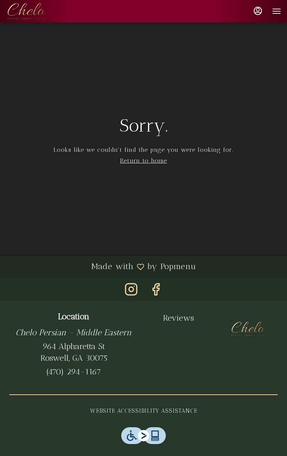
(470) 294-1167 (73, 372)
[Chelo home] (39, 11)
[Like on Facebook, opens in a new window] (156, 291)
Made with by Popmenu (101, 266)
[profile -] (257, 10)
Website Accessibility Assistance (143, 410)
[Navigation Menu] (276, 11)
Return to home (143, 160)
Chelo (248, 329)
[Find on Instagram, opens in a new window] (131, 291)
